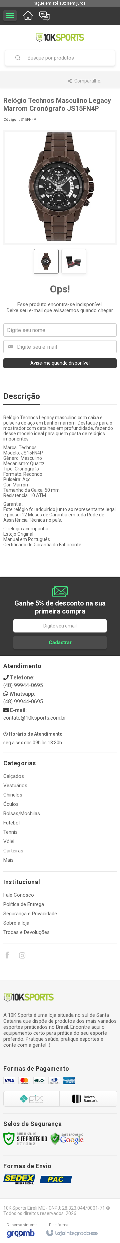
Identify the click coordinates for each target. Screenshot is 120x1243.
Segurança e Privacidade (30, 914)
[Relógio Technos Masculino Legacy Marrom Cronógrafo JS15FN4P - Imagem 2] (73, 261)
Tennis (10, 832)
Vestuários (15, 786)
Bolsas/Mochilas (21, 813)
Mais (8, 860)
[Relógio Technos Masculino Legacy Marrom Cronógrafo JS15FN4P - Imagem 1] (46, 261)
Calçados (13, 776)
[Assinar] (60, 642)
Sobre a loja (16, 923)
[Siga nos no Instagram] (22, 956)
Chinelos (12, 795)
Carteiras (13, 851)
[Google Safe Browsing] (67, 1138)
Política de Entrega (23, 904)
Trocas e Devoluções (26, 932)
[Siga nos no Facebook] (7, 956)
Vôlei (8, 841)
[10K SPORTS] (60, 37)
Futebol (11, 823)
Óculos (11, 804)
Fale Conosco (18, 895)
